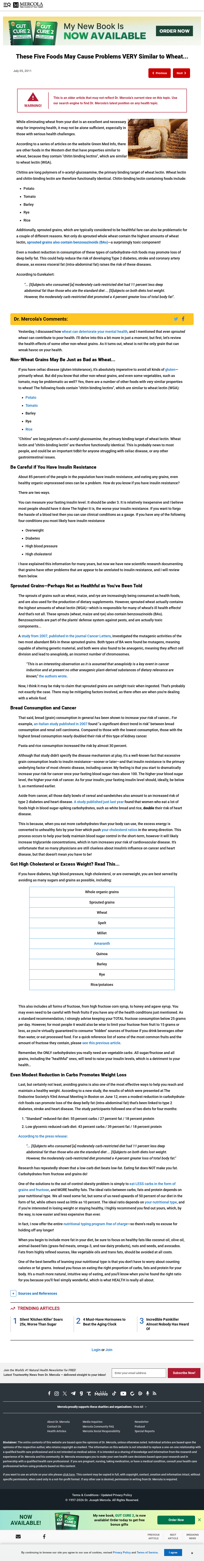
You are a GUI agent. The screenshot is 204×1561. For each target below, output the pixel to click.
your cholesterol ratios (119, 830)
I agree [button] (173, 1552)
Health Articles (56, 1431)
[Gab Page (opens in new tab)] (81, 1394)
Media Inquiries (92, 1421)
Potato (31, 397)
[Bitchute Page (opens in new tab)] (132, 1394)
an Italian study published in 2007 (60, 724)
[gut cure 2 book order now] (102, 44)
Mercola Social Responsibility (101, 1431)
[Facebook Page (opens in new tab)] (49, 1394)
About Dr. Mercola (58, 1421)
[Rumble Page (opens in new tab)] (140, 1394)
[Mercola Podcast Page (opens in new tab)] (148, 1394)
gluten (170, 369)
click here (69, 1474)
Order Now (176, 1520)
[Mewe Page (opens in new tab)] (101, 1394)
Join (108, 1350)
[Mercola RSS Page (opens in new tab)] (154, 1394)
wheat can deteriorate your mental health (95, 331)
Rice (29, 429)
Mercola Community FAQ (98, 1426)
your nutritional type (161, 1202)
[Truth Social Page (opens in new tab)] (89, 1394)
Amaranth (102, 943)
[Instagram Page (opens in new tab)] (56, 1394)
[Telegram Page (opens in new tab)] (73, 1394)
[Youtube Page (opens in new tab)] (123, 1394)
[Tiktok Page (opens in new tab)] (114, 1394)
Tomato (32, 405)
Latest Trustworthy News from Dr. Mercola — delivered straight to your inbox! (55, 1375)
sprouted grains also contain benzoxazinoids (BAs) (67, 242)
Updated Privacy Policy (116, 1495)
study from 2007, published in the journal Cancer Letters (66, 636)
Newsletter (142, 1421)
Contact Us (54, 1426)
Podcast (140, 1426)
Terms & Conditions (85, 1495)
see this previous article (101, 1043)
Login (96, 1350)
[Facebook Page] (44, 1536)
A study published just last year (99, 802)
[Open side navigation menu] (8, 5)
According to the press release (42, 1136)
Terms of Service (147, 1552)
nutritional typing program (96, 1224)
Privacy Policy (122, 1552)
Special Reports (145, 1431)
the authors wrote (53, 676)
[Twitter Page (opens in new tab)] (65, 1394)
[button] (159, 73)
